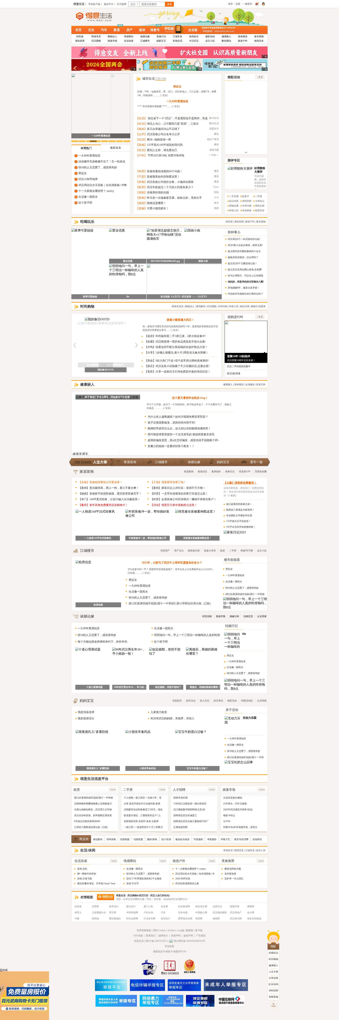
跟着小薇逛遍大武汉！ (180, 319)
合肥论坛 (217, 906)
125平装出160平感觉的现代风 (165, 144)
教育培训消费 (241, 839)
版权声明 (188, 935)
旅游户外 (242, 40)
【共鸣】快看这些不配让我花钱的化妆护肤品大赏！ (176, 347)
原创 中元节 (132, 883)
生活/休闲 (273, 984)
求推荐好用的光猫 (158, 192)
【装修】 (141, 144)
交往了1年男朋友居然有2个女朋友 (144, 878)
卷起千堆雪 (213, 139)
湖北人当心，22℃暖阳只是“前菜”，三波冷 (173, 123)
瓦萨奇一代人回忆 (233, 878)
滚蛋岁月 (214, 128)
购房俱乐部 (194, 550)
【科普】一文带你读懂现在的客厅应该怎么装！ (179, 493)
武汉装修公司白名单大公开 (163, 134)
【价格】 (141, 181)
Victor (216, 187)
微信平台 (108, 4)
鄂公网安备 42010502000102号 (189, 941)
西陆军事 (234, 906)
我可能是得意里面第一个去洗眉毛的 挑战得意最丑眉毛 (181, 434)
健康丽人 (226, 36)
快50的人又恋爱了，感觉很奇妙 (97, 167)
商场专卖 (96, 36)
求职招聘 (247, 201)
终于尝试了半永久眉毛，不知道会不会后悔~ (108, 397)
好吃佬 (79, 36)
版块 (142, 30)
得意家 (78, 906)
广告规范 (201, 935)
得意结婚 (207, 616)
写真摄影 (198, 839)
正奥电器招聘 (180, 827)
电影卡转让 (229, 815)
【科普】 (141, 171)
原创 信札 (82, 868)
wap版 (181, 930)
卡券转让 (259, 201)
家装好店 (202, 471)
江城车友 (177, 36)
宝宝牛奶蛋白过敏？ (197, 768)
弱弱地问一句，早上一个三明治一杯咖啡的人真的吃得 (187, 635)
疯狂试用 (244, 306)
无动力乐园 (249, 717)
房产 (129, 30)
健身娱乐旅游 (182, 839)
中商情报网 (132, 912)
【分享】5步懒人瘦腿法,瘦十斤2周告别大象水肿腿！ (177, 352)
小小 (216, 197)
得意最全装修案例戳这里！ (197, 538)
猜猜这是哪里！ (156, 203)
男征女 (82, 173)
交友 (91, 30)
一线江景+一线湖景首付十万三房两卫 (143, 827)
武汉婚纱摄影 (220, 912)
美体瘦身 (242, 36)
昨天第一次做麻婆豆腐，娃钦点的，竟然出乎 (174, 197)
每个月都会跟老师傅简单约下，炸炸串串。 (104, 641)
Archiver (172, 930)
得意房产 (165, 550)
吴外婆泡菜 (230, 873)
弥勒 (216, 192)
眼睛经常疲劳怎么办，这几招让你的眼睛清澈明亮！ (179, 428)
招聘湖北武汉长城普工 (185, 815)
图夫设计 (131, 906)
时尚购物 (273, 959)
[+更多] (164, 95)
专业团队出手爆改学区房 (239, 515)
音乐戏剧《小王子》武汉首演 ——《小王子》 (184, 296)
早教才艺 (225, 839)
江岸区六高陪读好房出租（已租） (91, 827)
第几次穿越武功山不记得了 (163, 129)
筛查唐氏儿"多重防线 (98, 768)
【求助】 (141, 192)
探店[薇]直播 (233, 373)
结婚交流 (248, 616)
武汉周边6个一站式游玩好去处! (244, 239)
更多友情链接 (254, 918)
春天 (216, 202)
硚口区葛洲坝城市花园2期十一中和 (245, 757)
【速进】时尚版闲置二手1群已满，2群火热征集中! (175, 336)
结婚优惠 (138, 839)
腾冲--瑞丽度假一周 (159, 139)
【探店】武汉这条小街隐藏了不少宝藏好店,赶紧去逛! (177, 366)
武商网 (95, 906)
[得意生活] (100, 17)
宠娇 (216, 208)
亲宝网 (112, 912)
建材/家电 (152, 839)
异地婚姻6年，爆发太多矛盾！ (244, 287)
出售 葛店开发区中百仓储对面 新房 (142, 803)
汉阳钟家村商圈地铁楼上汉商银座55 (93, 803)
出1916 (226, 821)
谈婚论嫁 (145, 36)
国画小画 (203, 261)
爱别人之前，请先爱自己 (162, 150)
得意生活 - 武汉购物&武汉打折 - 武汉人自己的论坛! (143, 895)
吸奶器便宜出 (86, 718)
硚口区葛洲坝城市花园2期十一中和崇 (93, 797)
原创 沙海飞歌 (84, 878)
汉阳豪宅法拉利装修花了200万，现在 (143, 809)
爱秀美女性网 (185, 918)
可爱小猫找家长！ (158, 208)
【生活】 (141, 118)
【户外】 (141, 155)
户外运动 (148, 912)
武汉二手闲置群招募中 (239, 366)
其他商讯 (257, 839)
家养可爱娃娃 (90, 296)
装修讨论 (161, 36)
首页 (78, 30)
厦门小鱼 (148, 906)
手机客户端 (94, 4)
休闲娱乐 (194, 36)
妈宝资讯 (218, 700)
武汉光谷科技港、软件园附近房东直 (93, 815)
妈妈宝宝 (161, 40)
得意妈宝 (177, 700)
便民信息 (259, 205)
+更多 (260, 77)
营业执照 (169, 946)
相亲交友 (259, 40)
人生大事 (273, 971)
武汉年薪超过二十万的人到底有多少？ (170, 187)
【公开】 (141, 134)
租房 (222, 550)
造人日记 (204, 700)
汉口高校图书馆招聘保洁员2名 (189, 809)
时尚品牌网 (132, 918)
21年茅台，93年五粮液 (235, 803)
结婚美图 (124, 839)
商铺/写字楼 (247, 550)
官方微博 (121, 4)
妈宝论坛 (191, 700)
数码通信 (226, 40)
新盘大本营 (210, 550)
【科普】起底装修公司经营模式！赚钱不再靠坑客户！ (183, 499)
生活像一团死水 (88, 196)
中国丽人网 (201, 912)
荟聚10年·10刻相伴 (238, 356)
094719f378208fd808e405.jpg (165, 261)
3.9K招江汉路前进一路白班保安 (189, 803)
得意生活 (78, 4)
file (127, 296)
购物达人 (112, 36)
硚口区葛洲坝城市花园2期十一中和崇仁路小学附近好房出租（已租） (170, 603)
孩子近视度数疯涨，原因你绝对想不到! (171, 422)
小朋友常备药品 (147, 768)
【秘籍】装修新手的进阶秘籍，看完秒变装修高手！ (110, 493)
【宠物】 (141, 208)
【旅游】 (141, 129)
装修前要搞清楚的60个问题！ (165, 171)
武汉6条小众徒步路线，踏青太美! (245, 245)
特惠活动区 (247, 700)
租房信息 (98, 604)
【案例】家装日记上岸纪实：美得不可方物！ (177, 487)
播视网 (250, 906)
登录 (230, 4)
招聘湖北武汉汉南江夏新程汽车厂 (191, 821)
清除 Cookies (159, 930)
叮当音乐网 (149, 918)
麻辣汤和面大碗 (232, 868)
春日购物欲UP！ (105, 369)
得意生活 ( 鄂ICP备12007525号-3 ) (151, 941)
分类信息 (273, 978)
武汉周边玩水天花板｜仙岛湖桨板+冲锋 (102, 185)
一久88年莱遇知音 (89, 155)
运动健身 (250, 384)
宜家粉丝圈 (261, 471)
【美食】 (141, 197)
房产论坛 (179, 550)
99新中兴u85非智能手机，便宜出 (240, 827)
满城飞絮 (214, 149)
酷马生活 (214, 118)
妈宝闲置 (234, 201)
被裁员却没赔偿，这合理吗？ (243, 257)
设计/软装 (166, 839)
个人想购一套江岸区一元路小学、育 (142, 797)
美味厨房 (80, 40)
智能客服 (273, 996)
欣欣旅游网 (184, 906)
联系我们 (150, 935)
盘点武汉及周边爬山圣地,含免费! (245, 269)
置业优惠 (127, 261)
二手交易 (234, 196)
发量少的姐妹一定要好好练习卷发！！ (171, 446)
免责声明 (175, 935)
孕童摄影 (212, 839)
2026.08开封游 (101, 135)
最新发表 (115, 147)
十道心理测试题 (94, 687)
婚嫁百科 (234, 616)
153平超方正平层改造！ (238, 521)
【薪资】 (141, 187)
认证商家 (262, 616)
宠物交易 (234, 205)
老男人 (78, 912)
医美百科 (261, 384)
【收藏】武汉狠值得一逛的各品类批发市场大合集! (175, 341)
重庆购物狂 (115, 918)
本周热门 (86, 148)
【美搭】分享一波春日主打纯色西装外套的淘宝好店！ (178, 371)
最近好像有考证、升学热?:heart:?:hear (96, 883)
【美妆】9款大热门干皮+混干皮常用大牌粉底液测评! (177, 360)
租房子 (245, 196)
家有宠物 (259, 36)
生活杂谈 (128, 40)
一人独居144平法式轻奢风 (97, 538)
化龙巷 (164, 906)
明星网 (198, 918)
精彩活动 (232, 700)
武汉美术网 (236, 918)
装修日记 (230, 471)
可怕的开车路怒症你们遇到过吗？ (245, 293)
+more (112, 789)
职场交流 (177, 40)
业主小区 (210, 40)
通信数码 (97, 839)
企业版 (193, 30)
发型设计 (165, 918)
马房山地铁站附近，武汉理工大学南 (93, 809)
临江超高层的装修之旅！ (239, 504)
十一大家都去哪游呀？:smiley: (96, 190)
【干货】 (141, 176)
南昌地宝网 (201, 906)
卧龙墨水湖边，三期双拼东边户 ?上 (142, 815)
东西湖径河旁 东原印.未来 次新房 (141, 821)
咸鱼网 (216, 918)
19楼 (77, 918)
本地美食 (247, 210)
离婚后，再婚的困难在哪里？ (205, 687)
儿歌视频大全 (99, 912)
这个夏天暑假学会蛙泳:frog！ (190, 397)
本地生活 (228, 850)
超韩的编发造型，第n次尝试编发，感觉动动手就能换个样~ (183, 440)
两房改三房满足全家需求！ (240, 509)
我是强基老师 (86, 712)
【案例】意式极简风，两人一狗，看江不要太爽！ (108, 487)
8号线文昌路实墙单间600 (87, 821)
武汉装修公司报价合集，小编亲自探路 (170, 181)
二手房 (258, 196)
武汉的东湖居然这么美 (187, 883)
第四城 (95, 918)
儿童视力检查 (158, 712)
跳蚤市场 (112, 40)
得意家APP (245, 471)
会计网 (250, 912)
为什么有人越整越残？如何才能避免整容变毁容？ (178, 416)
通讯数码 (200, 306)
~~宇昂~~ (214, 155)
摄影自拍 (210, 36)
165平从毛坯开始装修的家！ (241, 526)
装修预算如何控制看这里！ (163, 176)
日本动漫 (183, 912)
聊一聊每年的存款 (86, 873)
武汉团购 (96, 40)
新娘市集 (220, 616)
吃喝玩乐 (273, 953)
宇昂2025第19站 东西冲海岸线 (165, 155)
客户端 (198, 930)
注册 (237, 4)
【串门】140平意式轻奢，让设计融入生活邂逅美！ (109, 499)
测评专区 (234, 160)
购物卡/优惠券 (258, 306)
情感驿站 (128, 36)
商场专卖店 (177, 306)
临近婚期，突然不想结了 (168, 687)
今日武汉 (194, 40)
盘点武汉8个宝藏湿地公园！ (242, 263)
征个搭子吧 (85, 202)
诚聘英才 (163, 935)
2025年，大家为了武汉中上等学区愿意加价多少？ (172, 562)
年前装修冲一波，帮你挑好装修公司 (147, 538)
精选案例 (188, 471)
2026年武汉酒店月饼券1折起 (238, 809)
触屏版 (189, 930)
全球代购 (247, 205)
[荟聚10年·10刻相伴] (246, 351)
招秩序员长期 (180, 797)
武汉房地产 (236, 912)
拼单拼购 (111, 839)
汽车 (104, 30)
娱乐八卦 (261, 850)
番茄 (216, 134)
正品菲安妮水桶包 (232, 797)
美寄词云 (113, 906)
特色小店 (234, 210)
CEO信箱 (138, 935)
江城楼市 (145, 40)
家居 (117, 30)
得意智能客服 (144, 930)
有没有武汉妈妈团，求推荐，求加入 (172, 718)
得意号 (155, 30)
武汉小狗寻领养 (88, 179)
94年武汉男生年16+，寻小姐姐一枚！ (131, 687)
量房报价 (216, 471)
